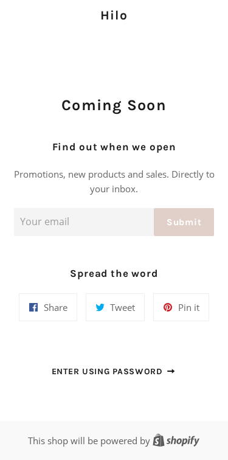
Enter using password (109, 371)
